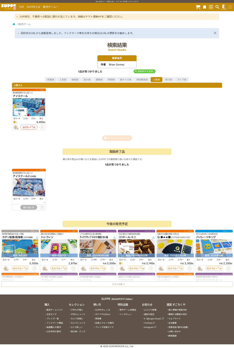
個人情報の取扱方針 (177, 310)
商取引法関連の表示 (177, 314)
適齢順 (99, 79)
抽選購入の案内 (53, 327)
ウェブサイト (174, 318)
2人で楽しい (76, 327)
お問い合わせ (174, 331)
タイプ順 (181, 79)
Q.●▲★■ (164, 237)
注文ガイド (51, 314)
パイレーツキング (206, 237)
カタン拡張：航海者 (12, 237)
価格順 (75, 79)
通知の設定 (149, 314)
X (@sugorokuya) (152, 318)
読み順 (87, 79)
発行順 (168, 79)
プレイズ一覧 (52, 318)
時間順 (111, 79)
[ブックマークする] (42, 127)
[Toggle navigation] (230, 7)
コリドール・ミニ (127, 237)
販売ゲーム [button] (49, 6)
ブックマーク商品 (54, 323)
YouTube (148, 323)
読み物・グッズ (78, 331)
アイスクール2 (21, 176)
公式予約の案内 (53, 331)
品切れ (26, 127)
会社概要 (172, 323)
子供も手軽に (77, 310)
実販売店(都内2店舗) (178, 327)
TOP (21, 6)
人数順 (156, 79)
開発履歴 (172, 336)
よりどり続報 (150, 310)
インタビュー (126, 314)
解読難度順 (142, 79)
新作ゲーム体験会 (128, 310)
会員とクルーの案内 (104, 323)
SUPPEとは (33, 6)
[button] (144, 71)
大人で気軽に (77, 318)
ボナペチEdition (102, 314)
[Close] (215, 33)
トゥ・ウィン (47, 237)
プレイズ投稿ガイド (104, 327)
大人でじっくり (78, 323)
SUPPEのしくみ (102, 310)
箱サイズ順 (125, 79)
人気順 (63, 79)
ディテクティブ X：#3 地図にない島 (94, 237)
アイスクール (20, 96)
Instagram (149, 327)
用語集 (98, 318)
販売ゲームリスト (54, 310)
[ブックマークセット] (204, 7)
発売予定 (17, 268)
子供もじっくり (78, 314)
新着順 (50, 79)
